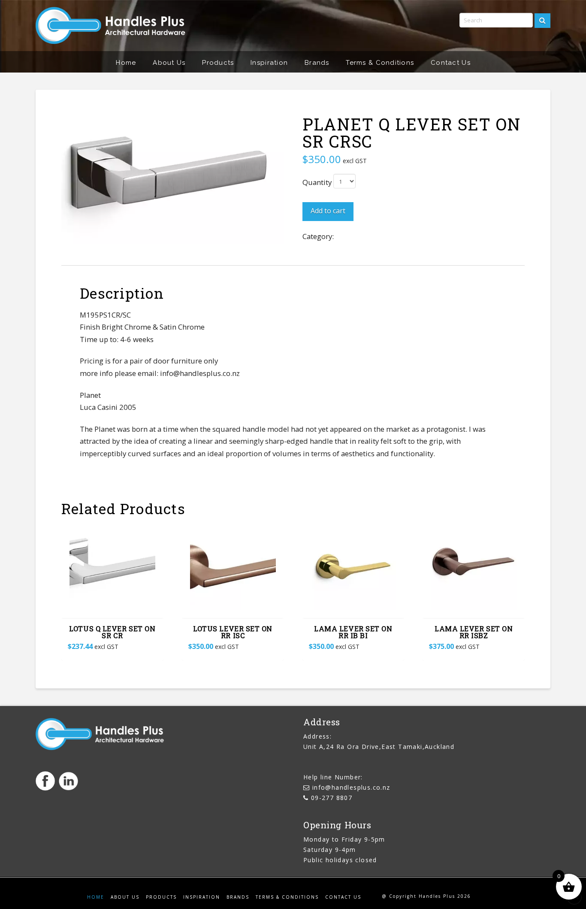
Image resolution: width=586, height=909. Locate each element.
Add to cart (328, 210)
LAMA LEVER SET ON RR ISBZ (474, 632)
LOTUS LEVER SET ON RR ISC (232, 632)
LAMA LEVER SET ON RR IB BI (353, 632)
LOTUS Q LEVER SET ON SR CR (112, 632)
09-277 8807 (331, 798)
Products (161, 897)
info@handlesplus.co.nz (351, 787)
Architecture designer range (382, 236)
